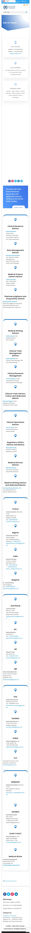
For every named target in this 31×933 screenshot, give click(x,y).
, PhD (12, 488)
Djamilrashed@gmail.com (11, 588)
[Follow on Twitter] (15, 181)
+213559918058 (13, 520)
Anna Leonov (10, 427)
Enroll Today (18, 207)
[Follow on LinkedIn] (18, 181)
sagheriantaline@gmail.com (14, 747)
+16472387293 (12, 565)
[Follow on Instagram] (12, 181)
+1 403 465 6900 (13, 636)
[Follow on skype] (21, 181)
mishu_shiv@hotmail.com (14, 569)
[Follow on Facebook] (9, 181)
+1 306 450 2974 (13, 656)
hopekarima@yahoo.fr (13, 521)
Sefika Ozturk (10, 336)
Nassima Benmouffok (13, 255)
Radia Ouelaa (10, 358)
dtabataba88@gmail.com (11, 680)
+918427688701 (11, 567)
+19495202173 (16, 541)
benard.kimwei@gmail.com (14, 638)
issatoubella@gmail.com (13, 842)
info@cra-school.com (15, 53)
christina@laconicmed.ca (11, 865)
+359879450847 (10, 587)
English (7, 1)
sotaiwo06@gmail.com (13, 658)
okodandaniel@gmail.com (14, 727)
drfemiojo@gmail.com (10, 765)
